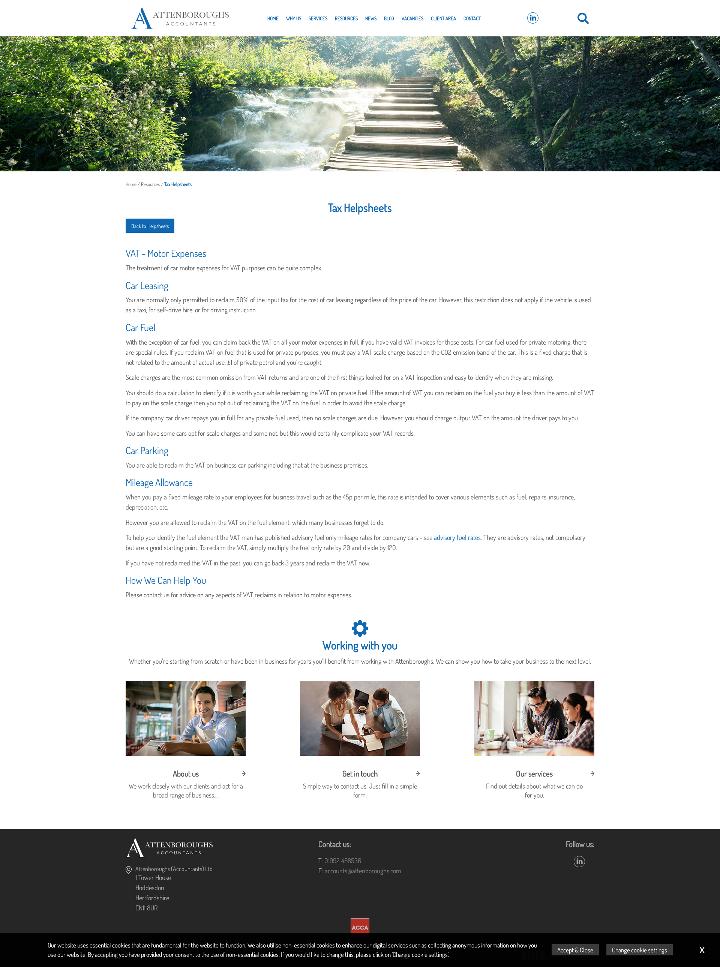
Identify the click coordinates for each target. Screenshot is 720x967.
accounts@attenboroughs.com (363, 871)
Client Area (443, 18)
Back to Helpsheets (150, 225)
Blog (389, 18)
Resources (346, 18)
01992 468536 (342, 860)
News (370, 18)
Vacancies (412, 18)
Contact (472, 18)
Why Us (293, 18)
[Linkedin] (533, 18)
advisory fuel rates (457, 537)
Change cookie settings (639, 950)
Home (273, 18)
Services (318, 18)
